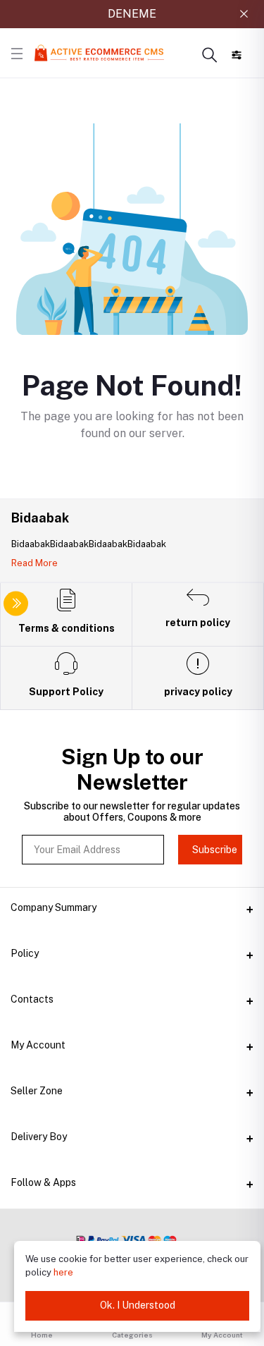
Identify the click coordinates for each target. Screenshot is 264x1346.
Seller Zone (37, 1090)
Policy (25, 953)
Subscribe (214, 849)
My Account (38, 1045)
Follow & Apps (43, 1182)
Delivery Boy (39, 1136)
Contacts (32, 999)
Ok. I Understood (137, 1305)
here (63, 1272)
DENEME (132, 13)
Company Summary (53, 907)
